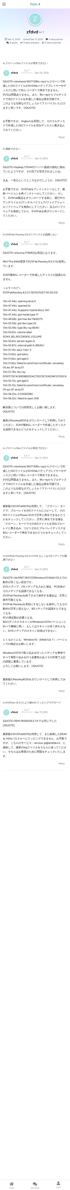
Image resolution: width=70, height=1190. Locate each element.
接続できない (12, 148)
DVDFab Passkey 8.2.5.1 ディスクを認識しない (31, 234)
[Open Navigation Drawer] (3, 4)
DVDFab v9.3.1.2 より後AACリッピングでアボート (33, 702)
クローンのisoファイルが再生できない (26, 63)
